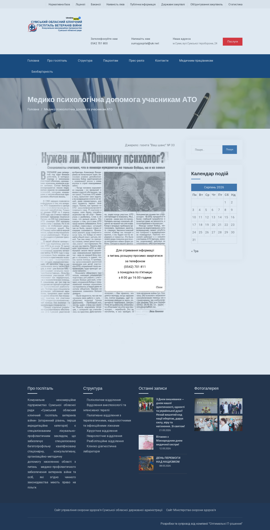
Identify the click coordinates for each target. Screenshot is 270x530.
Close (159, 287)
